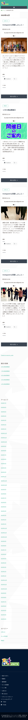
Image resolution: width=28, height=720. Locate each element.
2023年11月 (4, 532)
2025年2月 (3, 472)
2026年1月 (3, 429)
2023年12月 (4, 528)
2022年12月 (4, 580)
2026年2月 (3, 424)
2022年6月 (3, 606)
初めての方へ (5, 675)
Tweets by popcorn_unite (7, 355)
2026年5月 (3, 411)
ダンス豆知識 (4, 636)
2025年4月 (3, 463)
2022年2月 (3, 619)
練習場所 (4, 681)
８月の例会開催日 (5, 366)
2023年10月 (4, 537)
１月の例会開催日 (9, 110)
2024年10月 (4, 485)
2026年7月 (3, 403)
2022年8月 (3, 597)
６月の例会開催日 (5, 375)
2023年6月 (3, 554)
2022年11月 (4, 584)
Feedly (4, 704)
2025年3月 (3, 468)
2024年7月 (3, 498)
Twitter (4, 701)
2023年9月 (3, 541)
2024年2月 (3, 519)
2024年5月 (3, 506)
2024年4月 (3, 511)
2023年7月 (3, 550)
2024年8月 (3, 493)
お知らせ (3, 632)
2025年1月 (3, 476)
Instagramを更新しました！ (13, 25)
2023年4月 (3, 562)
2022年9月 (3, 593)
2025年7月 (3, 455)
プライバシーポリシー (7, 696)
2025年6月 (3, 459)
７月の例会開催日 (5, 371)
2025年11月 (4, 437)
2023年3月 (3, 567)
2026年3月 (3, 420)
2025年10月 (4, 442)
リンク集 (4, 687)
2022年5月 (3, 610)
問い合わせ (4, 693)
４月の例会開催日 (5, 384)
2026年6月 (3, 407)
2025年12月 (4, 433)
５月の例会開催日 (5, 379)
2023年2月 (3, 571)
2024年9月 (3, 489)
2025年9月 (3, 446)
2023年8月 (3, 545)
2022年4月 (3, 614)
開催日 (2, 640)
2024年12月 (4, 480)
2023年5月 (3, 558)
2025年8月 (3, 450)
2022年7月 (3, 601)
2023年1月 (3, 576)
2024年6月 (3, 502)
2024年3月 (3, 515)
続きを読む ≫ (14, 96)
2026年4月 (3, 416)
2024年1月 (3, 524)
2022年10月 (4, 588)
